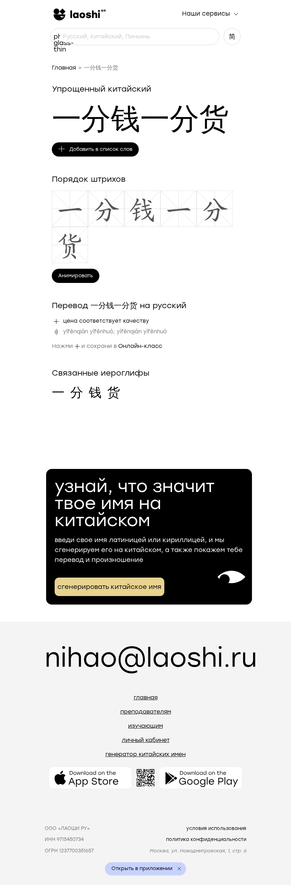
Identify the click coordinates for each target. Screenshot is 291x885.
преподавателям (145, 711)
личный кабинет (146, 740)
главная (146, 697)
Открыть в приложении (141, 868)
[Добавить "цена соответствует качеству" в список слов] (56, 321)
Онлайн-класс (140, 346)
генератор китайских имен (145, 754)
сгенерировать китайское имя (109, 587)
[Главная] (79, 14)
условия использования (216, 828)
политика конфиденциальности (206, 839)
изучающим (145, 725)
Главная (64, 67)
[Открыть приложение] (90, 777)
